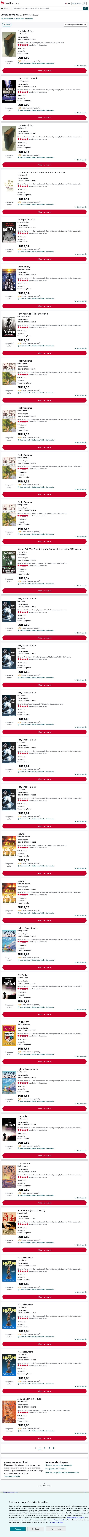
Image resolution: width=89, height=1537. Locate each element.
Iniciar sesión (76, 3)
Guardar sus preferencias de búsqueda (62, 1472)
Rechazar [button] (36, 1529)
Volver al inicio (44, 1486)
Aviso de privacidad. (56, 1522)
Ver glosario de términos (55, 1469)
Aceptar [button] (18, 1529)
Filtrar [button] (8, 25)
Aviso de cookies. (60, 1520)
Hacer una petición (12, 1476)
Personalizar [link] (56, 1529)
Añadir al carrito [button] (44, 70)
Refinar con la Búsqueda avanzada (18, 18)
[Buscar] (85, 8)
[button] (81, 66)
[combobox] (47, 8)
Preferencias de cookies (75, 1517)
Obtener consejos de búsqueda (58, 1465)
